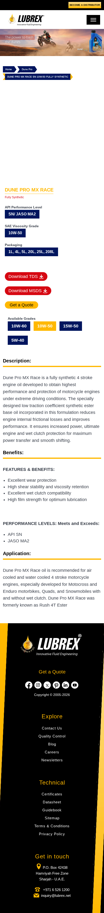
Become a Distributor (85, 5)
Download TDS (23, 276)
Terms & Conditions (52, 826)
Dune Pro (27, 69)
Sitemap (52, 818)
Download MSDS (25, 290)
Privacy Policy (52, 834)
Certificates (52, 794)
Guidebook (52, 810)
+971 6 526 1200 (55, 890)
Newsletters (52, 760)
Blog (52, 744)
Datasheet (52, 802)
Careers (52, 752)
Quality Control (52, 736)
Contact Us (52, 728)
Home (8, 69)
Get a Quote (52, 671)
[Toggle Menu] (93, 19)
